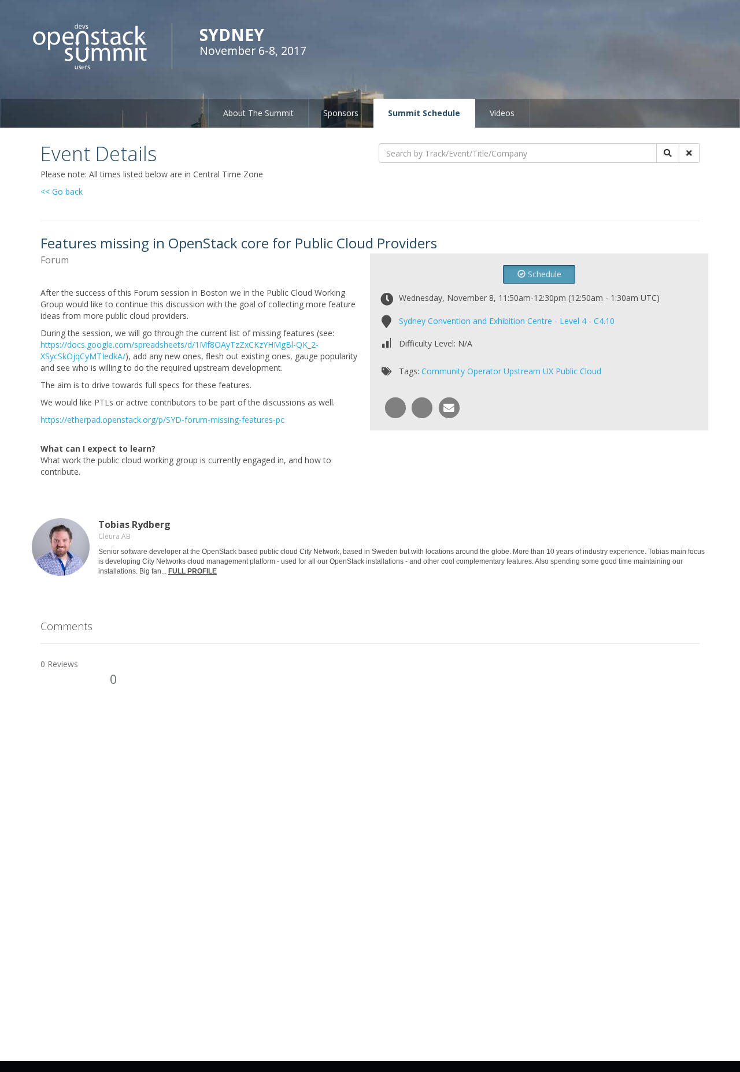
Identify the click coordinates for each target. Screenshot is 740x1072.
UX (548, 371)
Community (443, 371)
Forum (54, 260)
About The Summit (258, 112)
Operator (484, 371)
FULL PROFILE (192, 571)
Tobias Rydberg (134, 524)
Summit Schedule (424, 112)
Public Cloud (578, 371)
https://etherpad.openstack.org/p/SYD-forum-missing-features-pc (162, 419)
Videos (502, 112)
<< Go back (61, 191)
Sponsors (340, 112)
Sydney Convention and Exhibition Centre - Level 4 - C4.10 (507, 320)
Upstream (522, 371)
